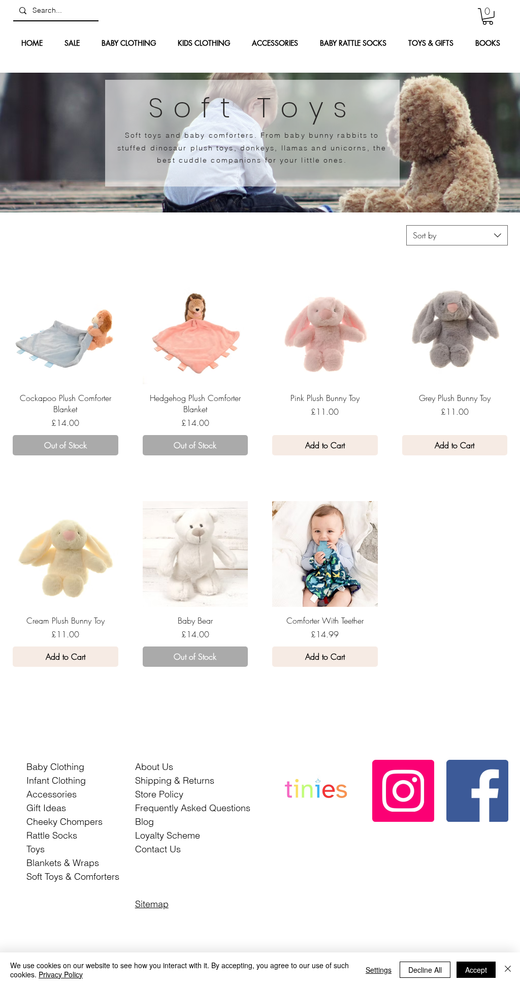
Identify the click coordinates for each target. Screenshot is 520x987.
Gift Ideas (46, 808)
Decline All (425, 970)
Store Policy (159, 794)
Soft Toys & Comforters (72, 876)
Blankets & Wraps (62, 863)
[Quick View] (65, 331)
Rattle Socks (51, 835)
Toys (35, 849)
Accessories (51, 794)
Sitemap (152, 904)
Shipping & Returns (174, 780)
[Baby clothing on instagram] (403, 791)
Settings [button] (379, 970)
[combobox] (457, 235)
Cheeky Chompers (64, 821)
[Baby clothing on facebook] (477, 791)
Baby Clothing (55, 767)
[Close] (508, 970)
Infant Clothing (56, 780)
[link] (488, 16)
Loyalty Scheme (167, 835)
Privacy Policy (61, 974)
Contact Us (158, 849)
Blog (144, 821)
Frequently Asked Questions (192, 808)
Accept (476, 970)
